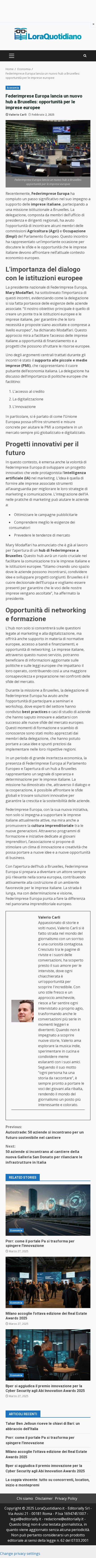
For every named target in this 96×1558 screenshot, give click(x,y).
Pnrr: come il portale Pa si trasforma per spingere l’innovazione (48, 1210)
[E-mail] (13, 1117)
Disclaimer (44, 1498)
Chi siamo (25, 1498)
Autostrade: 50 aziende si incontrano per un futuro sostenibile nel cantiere (45, 1132)
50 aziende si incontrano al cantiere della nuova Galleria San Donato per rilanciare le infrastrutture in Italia (44, 1154)
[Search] (84, 56)
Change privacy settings (20, 1553)
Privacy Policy (66, 1498)
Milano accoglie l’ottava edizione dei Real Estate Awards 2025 (48, 1282)
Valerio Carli (18, 114)
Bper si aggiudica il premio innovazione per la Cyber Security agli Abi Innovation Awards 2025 (48, 1355)
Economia (13, 87)
